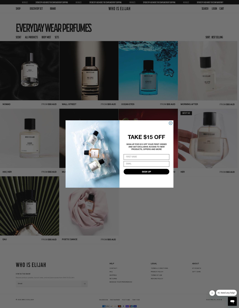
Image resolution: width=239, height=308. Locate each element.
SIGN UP (146, 171)
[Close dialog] (170, 123)
